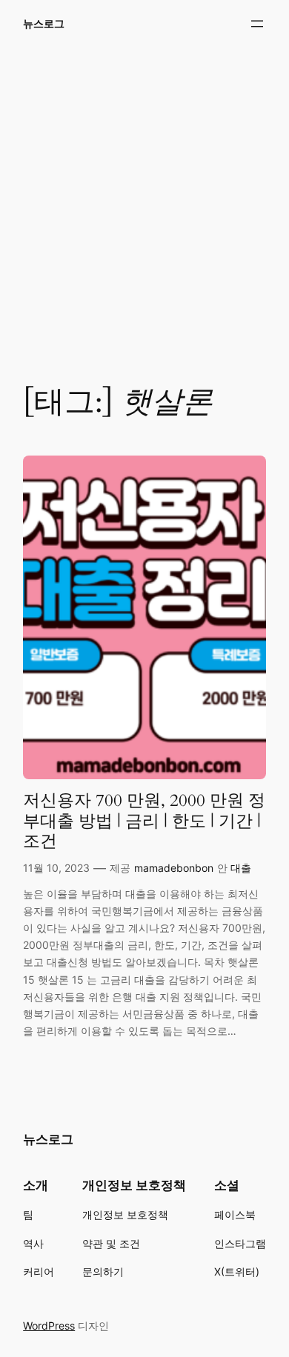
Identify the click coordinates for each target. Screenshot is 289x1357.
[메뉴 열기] (257, 24)
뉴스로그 (43, 23)
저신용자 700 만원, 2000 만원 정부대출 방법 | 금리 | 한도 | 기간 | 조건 (144, 820)
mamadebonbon (173, 867)
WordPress (49, 1325)
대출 (240, 867)
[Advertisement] (144, 205)
